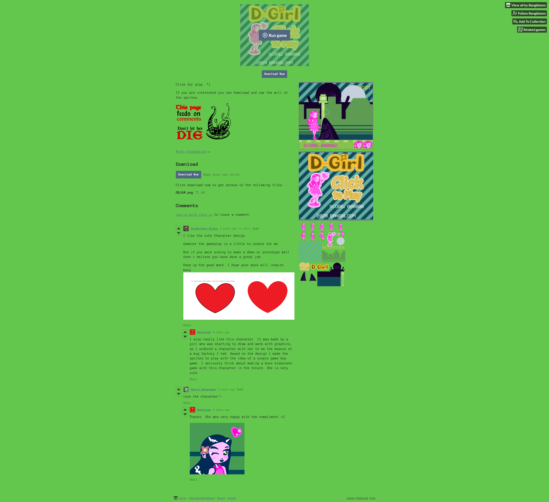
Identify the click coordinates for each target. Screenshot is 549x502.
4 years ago (228, 228)
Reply (187, 324)
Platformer (362, 498)
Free (372, 498)
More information (191, 151)
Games (350, 498)
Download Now (274, 73)
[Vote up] (178, 228)
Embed (232, 498)
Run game (278, 35)
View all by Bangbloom (201, 498)
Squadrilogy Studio (204, 228)
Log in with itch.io (194, 214)
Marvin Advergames (203, 389)
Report (221, 498)
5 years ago (227, 389)
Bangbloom (204, 332)
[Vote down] (178, 233)
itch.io (182, 498)
